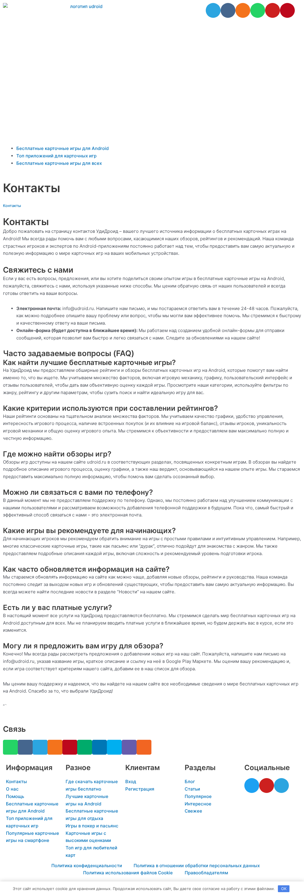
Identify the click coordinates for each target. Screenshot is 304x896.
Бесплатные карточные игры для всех (59, 163)
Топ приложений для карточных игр (56, 156)
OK (283, 888)
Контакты (12, 205)
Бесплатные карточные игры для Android (62, 148)
